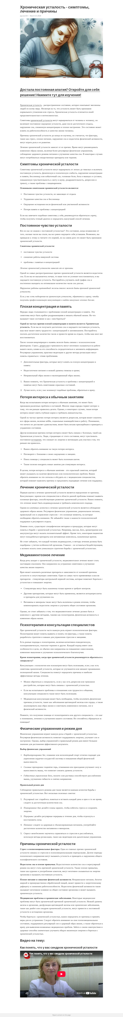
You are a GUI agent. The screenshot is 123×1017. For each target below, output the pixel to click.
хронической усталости (41, 120)
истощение (36, 439)
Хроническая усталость (31, 105)
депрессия (44, 345)
